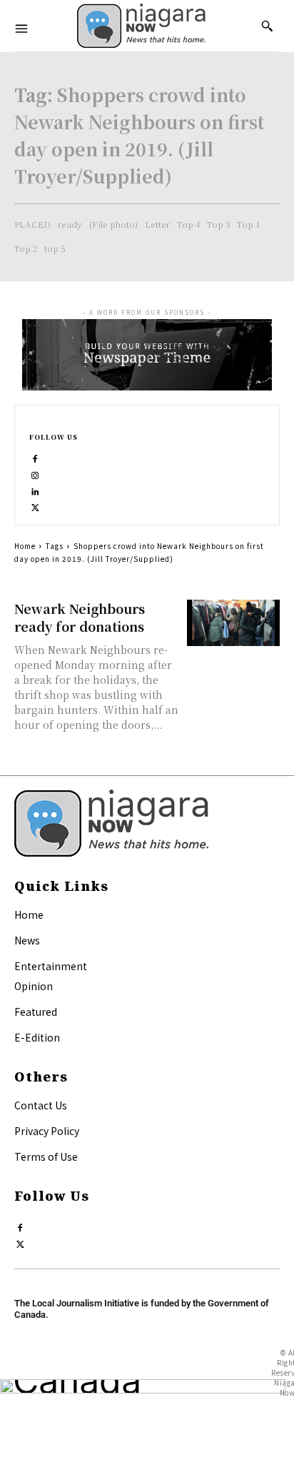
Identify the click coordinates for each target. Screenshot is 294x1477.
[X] (35, 504)
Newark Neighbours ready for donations (79, 617)
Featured (35, 1011)
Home (25, 545)
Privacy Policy (46, 1131)
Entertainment (50, 966)
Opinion (33, 986)
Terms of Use (46, 1156)
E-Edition (37, 1037)
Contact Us (40, 1105)
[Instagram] (35, 472)
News (27, 940)
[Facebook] (35, 456)
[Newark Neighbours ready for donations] (233, 623)
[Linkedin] (35, 489)
